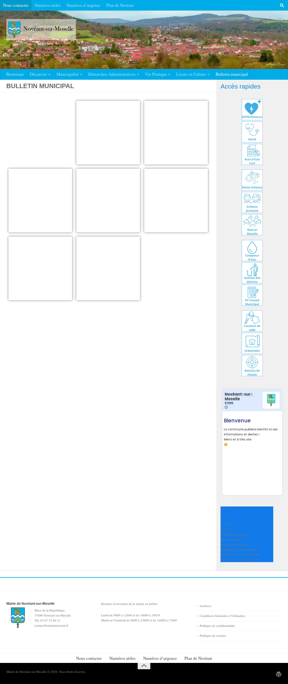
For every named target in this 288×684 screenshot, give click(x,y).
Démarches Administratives (112, 74)
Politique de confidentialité (217, 625)
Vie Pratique (156, 74)
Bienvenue (15, 74)
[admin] (279, 674)
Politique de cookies (213, 635)
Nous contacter (16, 5)
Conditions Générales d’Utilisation (222, 616)
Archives (205, 606)
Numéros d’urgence (83, 5)
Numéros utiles (48, 5)
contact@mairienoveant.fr (51, 625)
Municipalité (68, 74)
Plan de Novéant (120, 5)
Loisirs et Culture (191, 74)
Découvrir (38, 74)
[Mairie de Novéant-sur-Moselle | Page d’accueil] (41, 29)
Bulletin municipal (232, 74)
